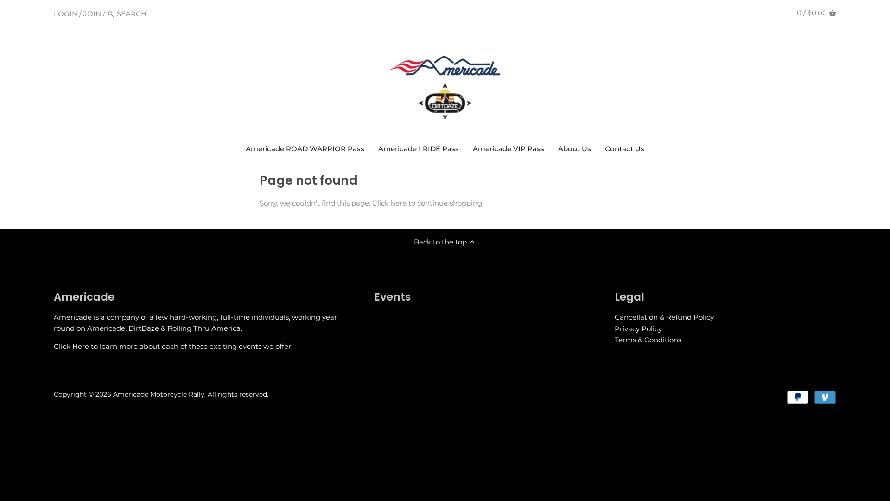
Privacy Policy (638, 328)
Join (92, 13)
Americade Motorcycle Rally (158, 394)
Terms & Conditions (648, 339)
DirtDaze (144, 328)
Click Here (71, 346)
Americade (106, 328)
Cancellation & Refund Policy (664, 317)
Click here (389, 203)
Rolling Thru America (204, 328)
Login (65, 13)
